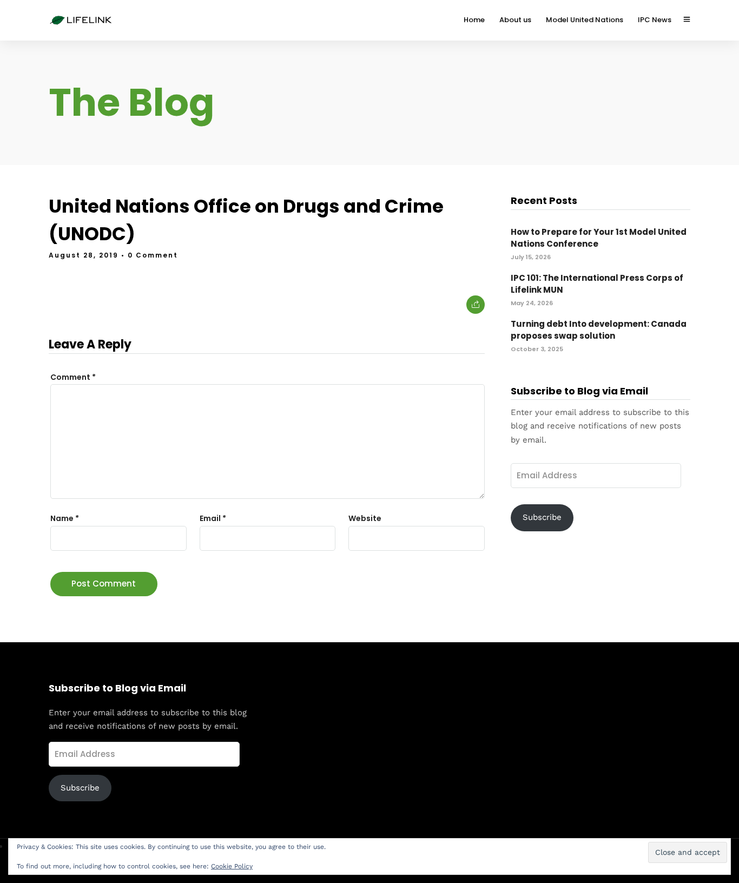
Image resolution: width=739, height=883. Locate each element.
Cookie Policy (232, 866)
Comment (73, 377)
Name (64, 518)
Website (364, 518)
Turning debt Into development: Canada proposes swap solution (599, 330)
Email (213, 518)
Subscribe (542, 517)
